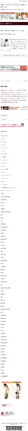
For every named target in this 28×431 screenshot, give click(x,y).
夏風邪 (2, 242)
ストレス (3, 151)
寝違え (2, 251)
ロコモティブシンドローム (7, 190)
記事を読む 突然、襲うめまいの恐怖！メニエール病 (14, 55)
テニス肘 (3, 166)
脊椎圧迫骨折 (4, 339)
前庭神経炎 (3, 224)
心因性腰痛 (3, 266)
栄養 (2, 285)
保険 (2, 215)
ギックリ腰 (3, 141)
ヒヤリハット (4, 172)
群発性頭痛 (3, 321)
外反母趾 (3, 245)
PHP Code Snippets (8, 430)
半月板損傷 (3, 230)
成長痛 (2, 272)
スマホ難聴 (3, 157)
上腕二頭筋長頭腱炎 (5, 196)
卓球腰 (2, 233)
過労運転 (3, 367)
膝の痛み (3, 348)
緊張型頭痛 (3, 315)
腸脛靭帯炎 (3, 345)
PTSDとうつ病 (4, 135)
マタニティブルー (5, 178)
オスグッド (3, 138)
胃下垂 (2, 330)
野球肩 (2, 370)
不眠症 (2, 202)
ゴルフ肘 (3, 145)
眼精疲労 (3, 306)
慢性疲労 (3, 269)
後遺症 (2, 263)
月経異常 (3, 278)
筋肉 (2, 312)
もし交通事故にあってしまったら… (9, 187)
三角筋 (2, 193)
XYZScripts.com (20, 430)
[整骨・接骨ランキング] (8, 413)
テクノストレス (4, 163)
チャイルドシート (5, 160)
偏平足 (2, 218)
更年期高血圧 (4, 275)
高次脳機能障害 (4, 376)
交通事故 (3, 208)
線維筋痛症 (3, 318)
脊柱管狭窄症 (4, 336)
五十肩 (2, 205)
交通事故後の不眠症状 (6, 211)
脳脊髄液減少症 (4, 342)
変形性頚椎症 (4, 239)
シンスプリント (4, 148)
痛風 (2, 297)
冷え (2, 221)
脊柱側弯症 (3, 333)
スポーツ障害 (4, 154)
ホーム (3, 23)
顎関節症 (3, 373)
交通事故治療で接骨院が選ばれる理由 (9, 102)
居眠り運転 (3, 254)
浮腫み (2, 291)
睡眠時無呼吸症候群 (5, 309)
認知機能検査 (4, 358)
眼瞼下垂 (3, 300)
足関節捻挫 (3, 361)
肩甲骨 (2, 327)
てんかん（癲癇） (5, 169)
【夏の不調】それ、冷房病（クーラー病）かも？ (12, 92)
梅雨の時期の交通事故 (6, 288)
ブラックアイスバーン (6, 175)
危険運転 (3, 236)
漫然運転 (3, 294)
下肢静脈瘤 (3, 199)
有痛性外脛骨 (4, 282)
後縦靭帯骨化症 (4, 260)
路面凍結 (3, 364)
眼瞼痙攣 (3, 303)
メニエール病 (12, 34)
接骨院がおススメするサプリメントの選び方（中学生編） (14, 90)
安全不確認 (3, 248)
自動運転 (3, 352)
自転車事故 (3, 355)
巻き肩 (2, 257)
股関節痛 (3, 324)
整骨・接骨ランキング (5, 415)
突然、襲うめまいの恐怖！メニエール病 (12, 30)
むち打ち (3, 181)
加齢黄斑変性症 (4, 227)
